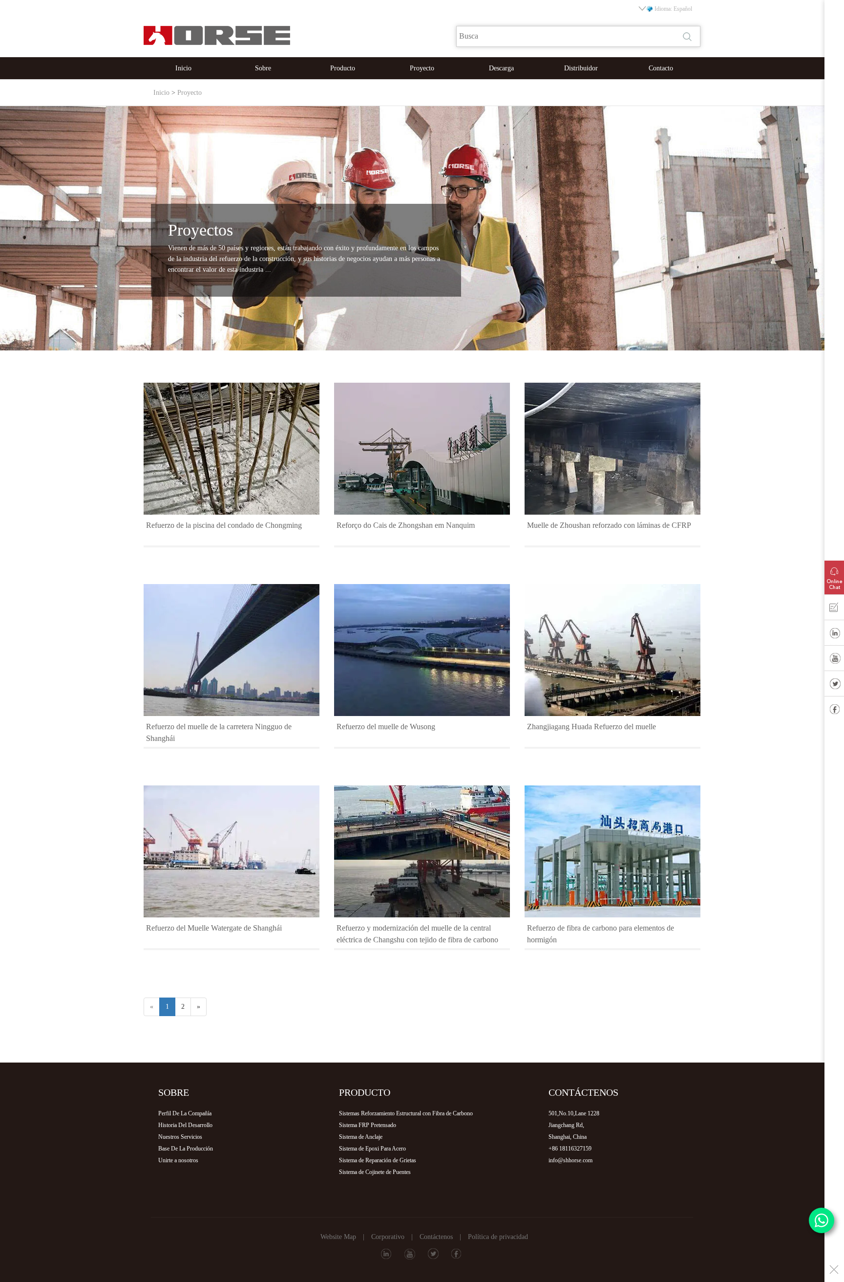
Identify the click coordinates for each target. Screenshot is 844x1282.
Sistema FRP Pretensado (367, 1125)
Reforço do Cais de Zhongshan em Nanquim (406, 525)
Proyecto (422, 68)
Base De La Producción (185, 1148)
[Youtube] (834, 660)
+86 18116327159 (570, 1148)
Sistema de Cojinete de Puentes (375, 1172)
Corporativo (387, 1236)
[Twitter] (834, 685)
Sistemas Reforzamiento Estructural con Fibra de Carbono (406, 1113)
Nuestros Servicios (180, 1136)
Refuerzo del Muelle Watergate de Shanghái (214, 928)
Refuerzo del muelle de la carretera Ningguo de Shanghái (219, 732)
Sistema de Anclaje (360, 1136)
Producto (342, 68)
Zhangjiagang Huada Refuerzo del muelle (591, 726)
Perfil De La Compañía (184, 1113)
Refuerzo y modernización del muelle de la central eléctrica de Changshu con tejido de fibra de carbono (417, 934)
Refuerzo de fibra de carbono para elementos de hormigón (600, 934)
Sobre (263, 68)
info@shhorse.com (570, 1160)
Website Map (338, 1236)
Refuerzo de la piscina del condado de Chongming (224, 525)
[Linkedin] (834, 635)
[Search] (688, 36)
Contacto (661, 68)
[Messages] (834, 609)
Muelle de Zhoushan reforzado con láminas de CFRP (609, 525)
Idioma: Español (673, 8)
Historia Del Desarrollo (185, 1125)
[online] (834, 575)
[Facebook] (834, 711)
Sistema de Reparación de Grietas (377, 1160)
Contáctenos (436, 1236)
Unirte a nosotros (178, 1160)
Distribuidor (581, 68)
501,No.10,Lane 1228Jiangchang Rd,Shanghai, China (574, 1125)
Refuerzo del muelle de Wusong (386, 726)
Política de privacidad (498, 1236)
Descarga (501, 68)
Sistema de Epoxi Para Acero (372, 1148)
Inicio (183, 68)
